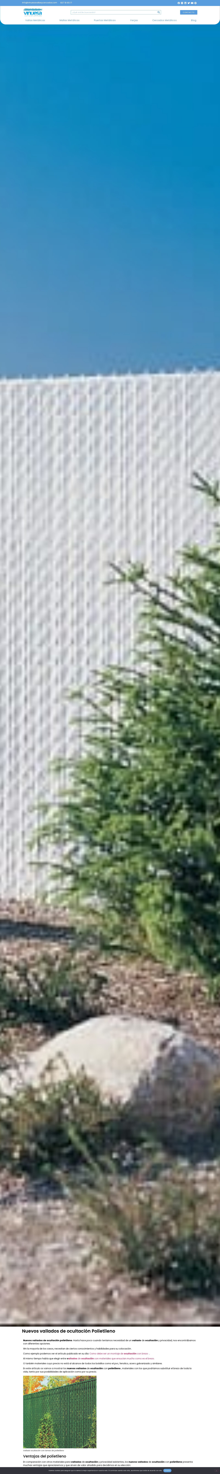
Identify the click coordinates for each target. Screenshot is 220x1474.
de (79, 1358)
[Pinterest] (195, 3)
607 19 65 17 (66, 2)
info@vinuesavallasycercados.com (40, 2)
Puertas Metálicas (105, 20)
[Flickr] (182, 3)
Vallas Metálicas (35, 20)
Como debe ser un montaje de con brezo (119, 1353)
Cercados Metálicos (164, 20)
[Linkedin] (185, 3)
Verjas (134, 20)
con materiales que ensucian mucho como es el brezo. (124, 1358)
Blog (193, 20)
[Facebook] (178, 3)
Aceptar (167, 1470)
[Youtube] (192, 3)
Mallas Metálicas (70, 20)
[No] (216, 1470)
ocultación (87, 1358)
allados (72, 1358)
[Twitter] (188, 3)
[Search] (159, 12)
